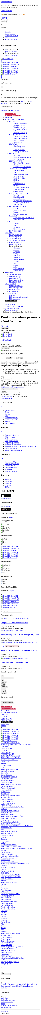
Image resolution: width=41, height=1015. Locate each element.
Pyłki (2, 829)
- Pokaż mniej (18, 191)
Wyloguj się (5, 1011)
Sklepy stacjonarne (11, 418)
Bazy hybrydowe (6, 773)
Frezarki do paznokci (8, 788)
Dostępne (23, 986)
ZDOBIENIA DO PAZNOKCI (11, 756)
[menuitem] (22, 114)
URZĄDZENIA (6, 718)
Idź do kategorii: (16, 744)
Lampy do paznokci (7, 786)
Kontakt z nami (10, 410)
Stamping (4, 839)
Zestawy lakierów (7, 801)
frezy (3, 691)
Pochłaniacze (5, 792)
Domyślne (4, 984)
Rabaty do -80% (6, 707)
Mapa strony (9, 469)
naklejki (4, 682)
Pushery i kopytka (7, 854)
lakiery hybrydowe (7, 678)
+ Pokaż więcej (18, 189)
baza (3, 684)
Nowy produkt (15, 110)
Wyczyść (4, 330)
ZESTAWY (5, 716)
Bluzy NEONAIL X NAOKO (11, 877)
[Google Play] (6, 498)
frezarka (4, 686)
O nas (7, 412)
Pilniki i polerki (6, 852)
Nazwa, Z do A (32, 984)
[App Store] (6, 496)
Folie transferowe (6, 841)
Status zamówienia (11, 39)
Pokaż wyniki (6, 974)
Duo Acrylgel (5, 820)
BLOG (7, 421)
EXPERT (4, 763)
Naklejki (4, 837)
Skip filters (4, 304)
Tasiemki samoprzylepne (9, 845)
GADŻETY (5, 761)
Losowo (30, 986)
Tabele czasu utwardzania (13, 450)
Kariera (7, 414)
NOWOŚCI (5, 710)
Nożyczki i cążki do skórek (10, 856)
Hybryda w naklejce (7, 780)
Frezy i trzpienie (6, 790)
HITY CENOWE (7, 722)
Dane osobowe (10, 466)
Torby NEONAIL (7, 879)
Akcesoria (4, 888)
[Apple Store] (6, 507)
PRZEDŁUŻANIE (7, 754)
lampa (3, 689)
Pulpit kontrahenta (11, 471)
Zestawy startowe (7, 799)
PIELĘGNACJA (6, 720)
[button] (20, 20)
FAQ (6, 38)
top (3, 680)
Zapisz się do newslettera (9, 389)
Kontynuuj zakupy (7, 702)
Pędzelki (4, 850)
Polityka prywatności (12, 464)
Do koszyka (5, 348)
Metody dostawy (10, 437)
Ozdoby (3, 843)
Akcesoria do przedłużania (10, 822)
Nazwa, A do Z (21, 984)
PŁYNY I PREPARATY (9, 760)
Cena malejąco (15, 986)
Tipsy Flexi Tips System (9, 818)
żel (2, 675)
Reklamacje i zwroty (12, 435)
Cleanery (4, 865)
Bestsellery (11, 327)
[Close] (2, 972)
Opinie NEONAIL (11, 467)
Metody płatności (11, 439)
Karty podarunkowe (11, 441)
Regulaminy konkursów (13, 444)
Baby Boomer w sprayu (9, 831)
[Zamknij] (2, 24)
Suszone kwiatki (6, 833)
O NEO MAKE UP (11, 419)
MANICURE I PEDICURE (10, 712)
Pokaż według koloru (8, 907)
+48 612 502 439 (11, 51)
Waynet (11, 517)
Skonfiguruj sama (7, 797)
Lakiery (3, 884)
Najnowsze (12, 984)
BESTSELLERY (11, 423)
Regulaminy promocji (12, 443)
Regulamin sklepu (11, 462)
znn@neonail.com (11, 55)
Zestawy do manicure (8, 803)
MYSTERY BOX (7, 943)
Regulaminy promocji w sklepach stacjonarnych (21, 446)
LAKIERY (4, 714)
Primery (3, 869)
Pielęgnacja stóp (6, 812)
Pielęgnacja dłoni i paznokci (10, 811)
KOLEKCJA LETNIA (8, 709)
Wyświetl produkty (8, 332)
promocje (23, 101)
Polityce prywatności (17, 387)
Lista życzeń (5, 724)
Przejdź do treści (6, 2)
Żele (2, 886)
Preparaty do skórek (7, 871)
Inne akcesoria (5, 860)
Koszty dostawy (10, 34)
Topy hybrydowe (6, 775)
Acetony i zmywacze (8, 867)
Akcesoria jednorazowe (9, 858)
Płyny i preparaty (6, 890)
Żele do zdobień (6, 828)
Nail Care (4, 809)
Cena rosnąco (5, 986)
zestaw (4, 693)
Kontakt (7, 32)
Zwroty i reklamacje (11, 36)
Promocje (4, 110)
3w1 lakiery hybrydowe (9, 777)
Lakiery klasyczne (7, 778)
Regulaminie (5, 387)
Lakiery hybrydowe (7, 771)
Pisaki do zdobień (7, 835)
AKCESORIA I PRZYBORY (11, 758)
